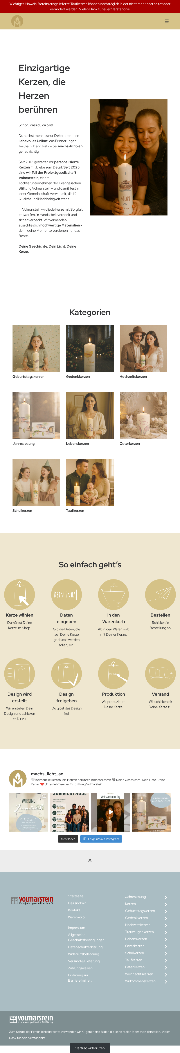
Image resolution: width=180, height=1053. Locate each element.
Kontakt (74, 910)
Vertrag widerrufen (90, 1048)
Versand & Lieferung (84, 961)
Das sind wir (77, 903)
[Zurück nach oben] (90, 861)
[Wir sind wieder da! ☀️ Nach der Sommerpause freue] (28, 812)
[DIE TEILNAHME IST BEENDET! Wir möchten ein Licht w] (151, 812)
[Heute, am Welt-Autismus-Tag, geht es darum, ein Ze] (110, 812)
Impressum (76, 927)
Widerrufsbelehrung (83, 954)
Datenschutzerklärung (85, 947)
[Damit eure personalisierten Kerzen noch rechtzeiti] (69, 812)
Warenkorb (76, 917)
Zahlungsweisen (80, 968)
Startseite (75, 896)
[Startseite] (53, 21)
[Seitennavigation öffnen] (161, 21)
